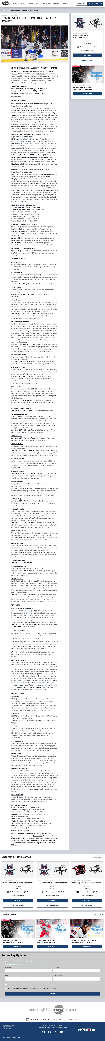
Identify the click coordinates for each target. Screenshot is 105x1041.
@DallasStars (40, 74)
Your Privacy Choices (44, 1027)
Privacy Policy (53, 1025)
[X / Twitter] (55, 1032)
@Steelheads (40, 72)
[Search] (71, 3)
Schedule (14, 3)
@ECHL (14, 74)
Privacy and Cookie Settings (59, 1027)
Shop (64, 3)
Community (56, 3)
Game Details (88, 60)
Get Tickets (94, 4)
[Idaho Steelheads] (6, 4)
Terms (60, 1025)
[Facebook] (43, 1032)
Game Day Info (46, 3)
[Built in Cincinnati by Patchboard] (86, 1029)
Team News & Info (33, 3)
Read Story (88, 93)
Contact (45, 1025)
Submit (52, 994)
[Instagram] (49, 1032)
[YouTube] (61, 1032)
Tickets (22, 3)
